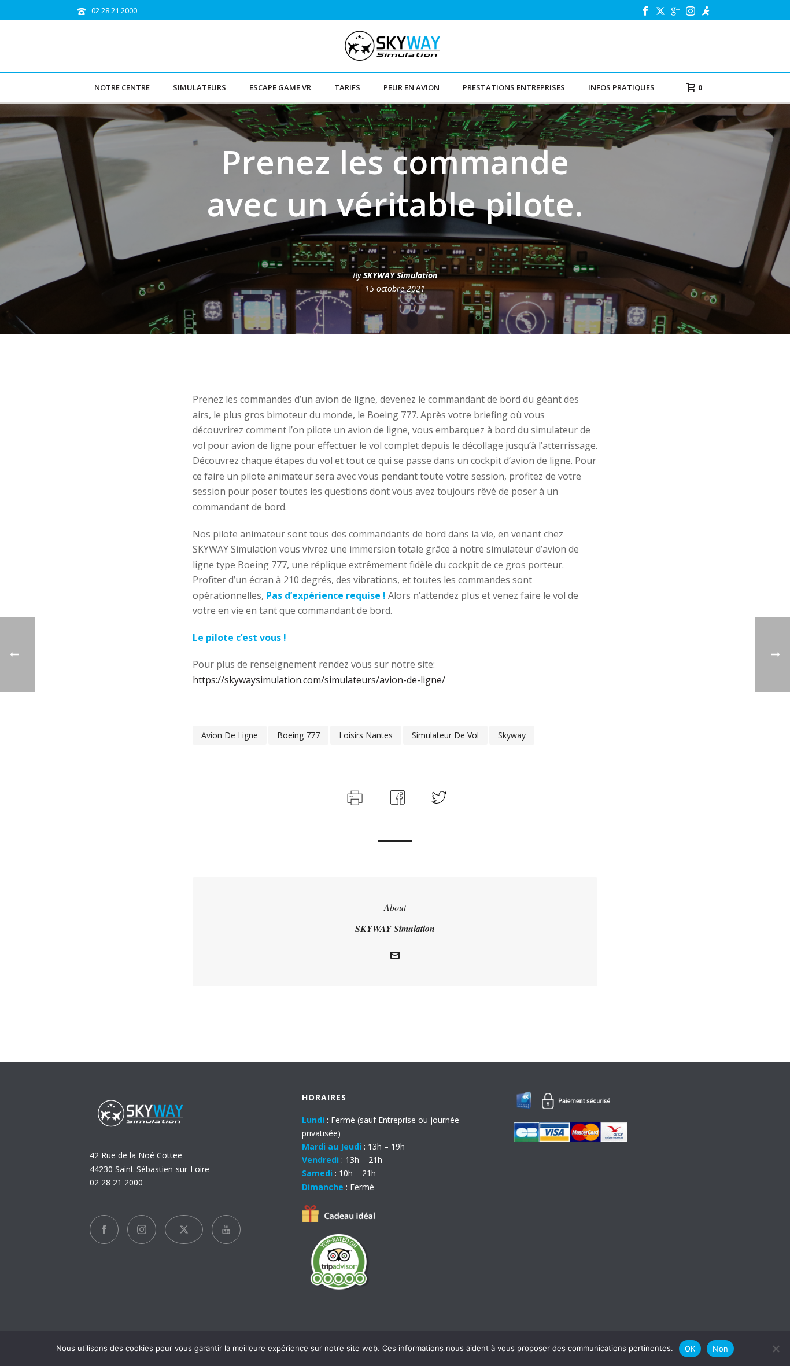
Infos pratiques (621, 87)
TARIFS (347, 87)
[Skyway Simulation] (395, 46)
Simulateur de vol (445, 735)
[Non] (775, 1348)
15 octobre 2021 (395, 288)
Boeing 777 (298, 735)
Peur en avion (411, 87)
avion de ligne (229, 735)
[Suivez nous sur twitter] (184, 1229)
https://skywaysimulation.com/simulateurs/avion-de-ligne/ (319, 679)
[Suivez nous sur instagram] (141, 1229)
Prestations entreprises (514, 87)
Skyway (512, 735)
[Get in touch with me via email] (395, 956)
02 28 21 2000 (114, 10)
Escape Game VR (280, 87)
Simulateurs (199, 87)
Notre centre (122, 87)
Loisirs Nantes (366, 735)
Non (720, 1348)
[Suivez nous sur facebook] (104, 1229)
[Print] (354, 795)
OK (690, 1348)
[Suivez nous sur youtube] (226, 1229)
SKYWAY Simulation (400, 275)
